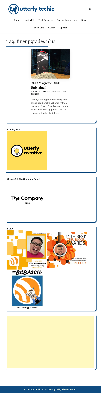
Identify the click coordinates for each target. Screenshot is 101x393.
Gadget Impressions (67, 20)
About (17, 20)
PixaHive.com (69, 389)
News (84, 20)
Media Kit (29, 20)
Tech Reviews (45, 20)
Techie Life (38, 27)
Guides (51, 27)
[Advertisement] (50, 342)
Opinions (64, 27)
